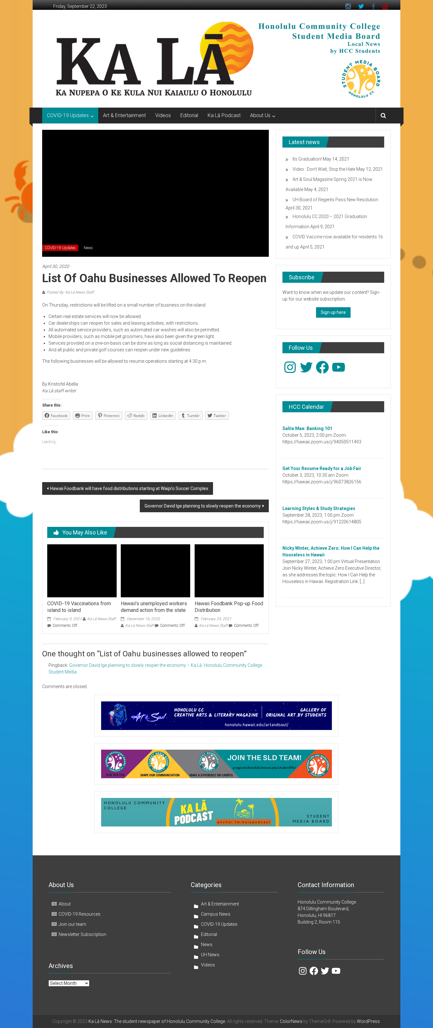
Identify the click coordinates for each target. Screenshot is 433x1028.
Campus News (215, 914)
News (88, 248)
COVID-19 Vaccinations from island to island (79, 606)
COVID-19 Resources (79, 914)
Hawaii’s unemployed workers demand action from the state (154, 606)
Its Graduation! (307, 159)
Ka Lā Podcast (224, 115)
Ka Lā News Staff (101, 619)
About (65, 903)
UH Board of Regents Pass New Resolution (335, 199)
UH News (210, 954)
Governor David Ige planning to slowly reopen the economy (203, 505)
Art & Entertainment (124, 115)
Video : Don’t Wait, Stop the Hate (324, 169)
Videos (163, 115)
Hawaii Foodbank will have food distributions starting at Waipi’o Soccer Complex (129, 488)
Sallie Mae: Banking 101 (307, 428)
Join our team (72, 924)
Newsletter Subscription (82, 934)
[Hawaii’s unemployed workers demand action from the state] (155, 570)
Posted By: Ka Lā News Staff (70, 292)
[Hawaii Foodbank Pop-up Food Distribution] (229, 570)
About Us (260, 115)
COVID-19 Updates (68, 115)
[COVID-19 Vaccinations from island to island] (81, 570)
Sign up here (333, 312)
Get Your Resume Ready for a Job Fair (321, 468)
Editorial (189, 115)
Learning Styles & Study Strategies (318, 508)
